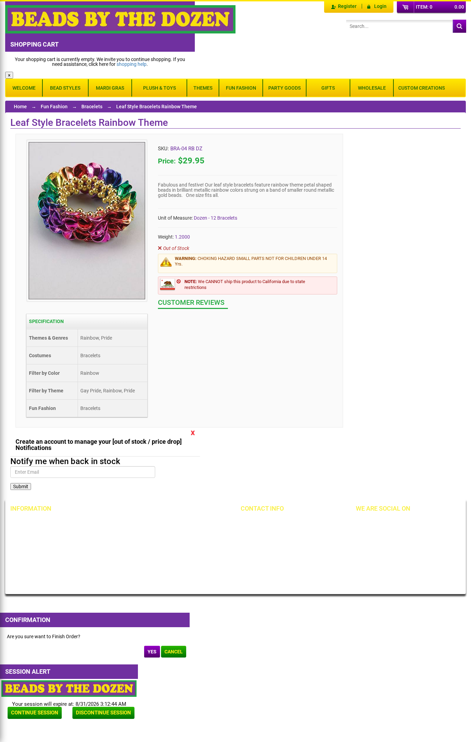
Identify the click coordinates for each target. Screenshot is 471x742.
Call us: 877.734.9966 (274, 522)
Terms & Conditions (184, 534)
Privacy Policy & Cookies (190, 546)
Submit (20, 486)
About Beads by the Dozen (45, 534)
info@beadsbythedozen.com (282, 534)
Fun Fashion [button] (241, 88)
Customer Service (35, 558)
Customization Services (42, 569)
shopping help (132, 64)
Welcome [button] (24, 88)
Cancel (173, 651)
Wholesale (372, 88)
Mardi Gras (110, 88)
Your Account (31, 522)
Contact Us (29, 546)
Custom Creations (421, 88)
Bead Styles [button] (65, 88)
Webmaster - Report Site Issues (116, 560)
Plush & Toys (159, 88)
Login (380, 6)
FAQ (95, 574)
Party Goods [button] (284, 88)
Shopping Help (106, 546)
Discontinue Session (103, 713)
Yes (152, 651)
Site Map (173, 522)
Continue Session (34, 713)
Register (347, 6)
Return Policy (105, 522)
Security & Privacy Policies (118, 534)
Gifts (328, 88)
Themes (202, 88)
